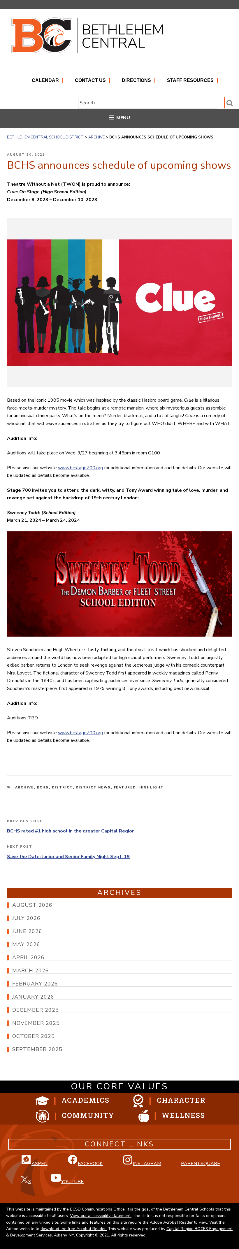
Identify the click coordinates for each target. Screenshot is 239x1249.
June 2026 (27, 931)
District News (93, 787)
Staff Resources (190, 80)
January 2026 (33, 996)
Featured (125, 787)
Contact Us (90, 80)
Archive (24, 787)
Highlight (151, 787)
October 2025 (33, 1036)
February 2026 (35, 983)
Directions (136, 80)
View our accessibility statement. (100, 1215)
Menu (123, 118)
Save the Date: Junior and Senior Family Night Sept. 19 (68, 856)
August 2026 (32, 905)
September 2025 (37, 1049)
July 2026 (26, 918)
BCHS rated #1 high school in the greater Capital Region (71, 831)
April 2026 (28, 957)
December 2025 (35, 1009)
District (62, 787)
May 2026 (26, 944)
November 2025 (36, 1023)
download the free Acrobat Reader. (74, 1229)
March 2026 (30, 970)
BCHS (43, 787)
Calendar (45, 80)
